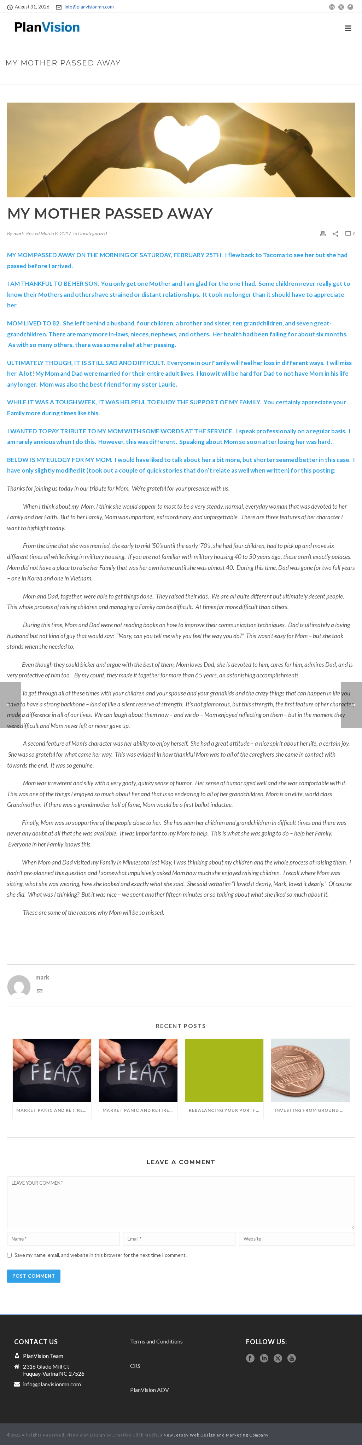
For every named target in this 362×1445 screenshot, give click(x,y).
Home (283, 78)
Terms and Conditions (156, 1341)
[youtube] (291, 1358)
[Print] (323, 233)
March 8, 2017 (56, 233)
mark (18, 233)
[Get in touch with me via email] (39, 991)
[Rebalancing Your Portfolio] (224, 1070)
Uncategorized (92, 233)
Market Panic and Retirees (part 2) (53, 1110)
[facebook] (250, 1358)
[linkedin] (264, 1358)
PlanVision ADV (149, 1389)
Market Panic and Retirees (139, 1110)
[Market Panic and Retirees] (138, 1070)
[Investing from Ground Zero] (310, 1070)
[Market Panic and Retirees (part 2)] (52, 1070)
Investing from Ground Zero (312, 1110)
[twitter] (278, 1358)
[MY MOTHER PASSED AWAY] (181, 150)
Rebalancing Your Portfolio (226, 1110)
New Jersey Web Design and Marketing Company (216, 1435)
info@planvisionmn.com (89, 7)
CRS (135, 1365)
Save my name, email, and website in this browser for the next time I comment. (100, 1255)
